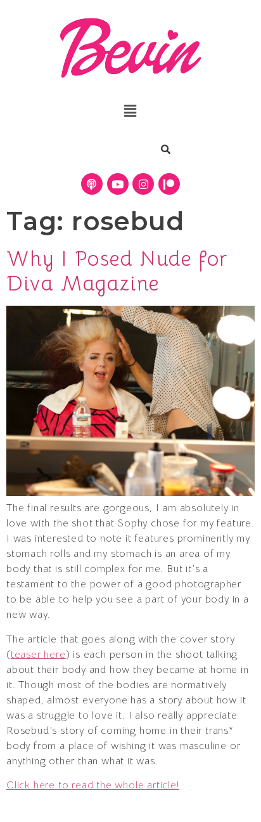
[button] (130, 111)
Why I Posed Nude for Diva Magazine (117, 271)
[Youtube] (118, 184)
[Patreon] (169, 184)
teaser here (38, 654)
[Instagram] (143, 184)
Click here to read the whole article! (92, 785)
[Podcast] (92, 184)
